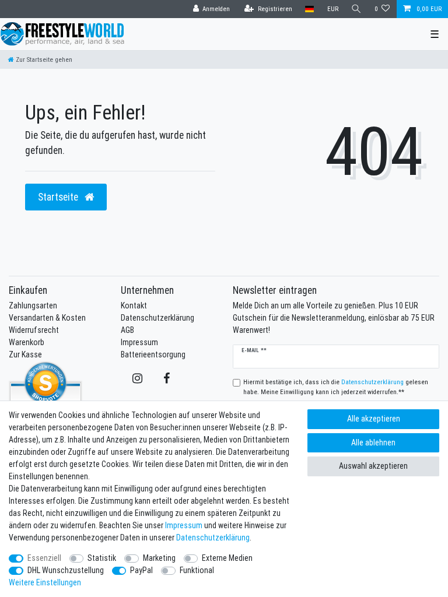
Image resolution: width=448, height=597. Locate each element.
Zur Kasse (25, 354)
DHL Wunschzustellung (65, 570)
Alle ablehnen (373, 442)
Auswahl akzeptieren (373, 466)
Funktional (197, 570)
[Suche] (356, 9)
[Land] (309, 9)
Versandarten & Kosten (47, 317)
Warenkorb (26, 342)
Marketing (159, 558)
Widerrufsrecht (34, 330)
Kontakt (134, 305)
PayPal (141, 570)
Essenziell (44, 558)
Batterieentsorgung (153, 354)
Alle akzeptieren (373, 418)
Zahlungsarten (33, 305)
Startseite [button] (59, 196)
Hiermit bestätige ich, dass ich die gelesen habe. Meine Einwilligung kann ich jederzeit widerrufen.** (335, 387)
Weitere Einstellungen (45, 582)
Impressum (139, 342)
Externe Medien (227, 558)
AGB (127, 330)
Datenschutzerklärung (157, 317)
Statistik (102, 558)
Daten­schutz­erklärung (213, 537)
